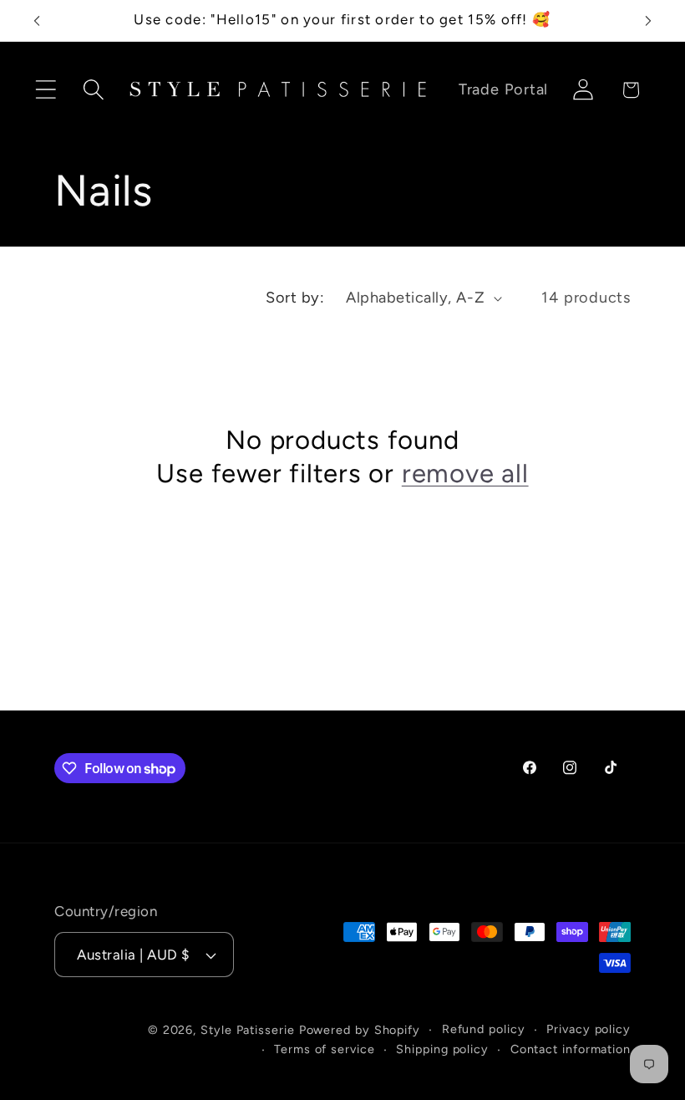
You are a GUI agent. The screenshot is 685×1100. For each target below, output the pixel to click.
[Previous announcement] (36, 21)
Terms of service (324, 1049)
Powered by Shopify (359, 1029)
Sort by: (295, 297)
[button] (45, 90)
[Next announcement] (648, 21)
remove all (465, 473)
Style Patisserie (247, 1029)
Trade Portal (503, 89)
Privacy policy (588, 1028)
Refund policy (483, 1028)
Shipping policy (442, 1049)
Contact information (570, 1049)
